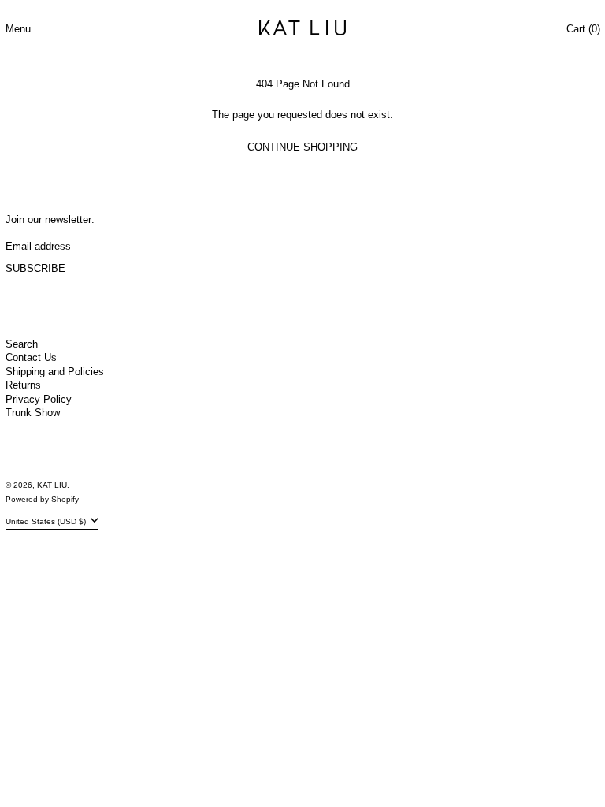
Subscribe (35, 268)
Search (22, 344)
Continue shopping (302, 147)
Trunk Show (33, 412)
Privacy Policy (39, 399)
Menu (18, 29)
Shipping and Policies (55, 371)
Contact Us (31, 357)
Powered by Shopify (42, 499)
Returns (23, 385)
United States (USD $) (47, 521)
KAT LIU (52, 485)
